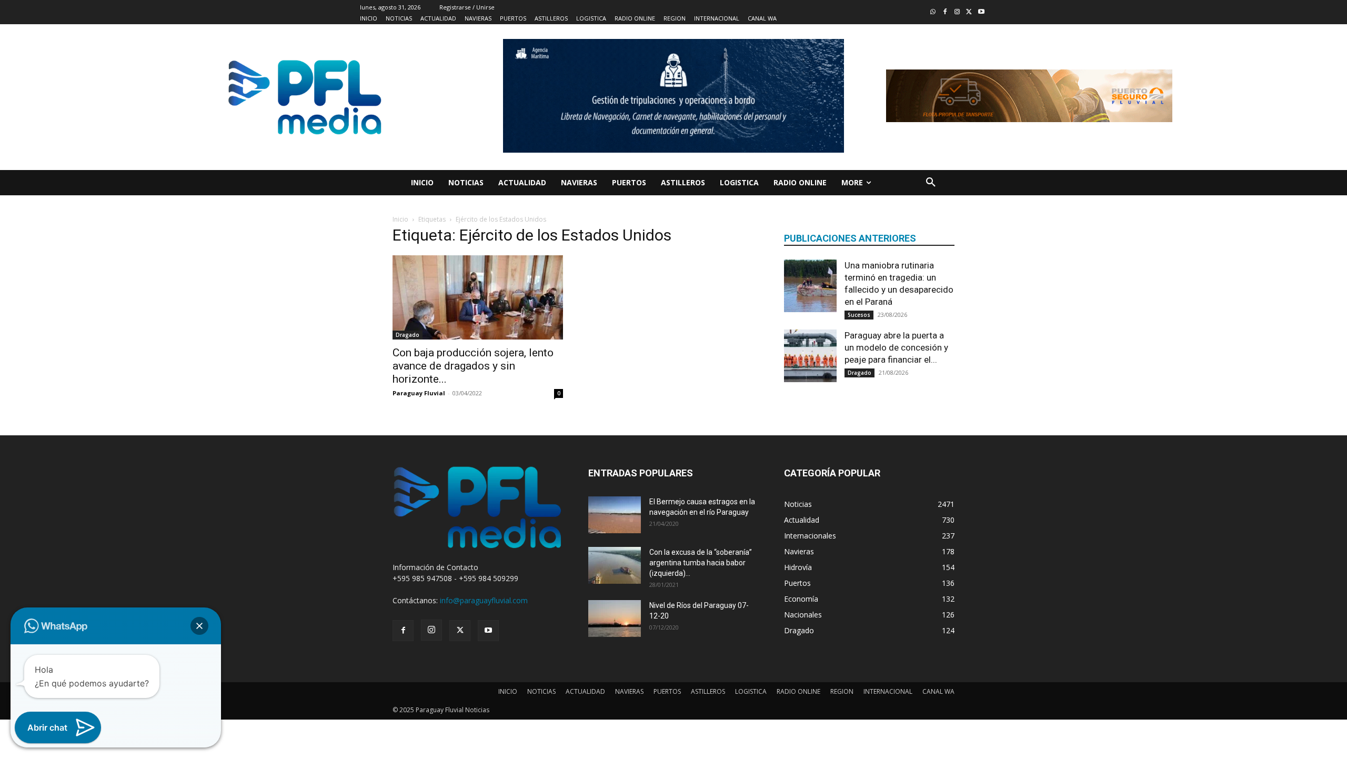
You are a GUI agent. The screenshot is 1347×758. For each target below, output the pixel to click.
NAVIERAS (629, 691)
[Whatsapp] (933, 12)
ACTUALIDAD (585, 691)
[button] (930, 182)
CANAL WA (938, 691)
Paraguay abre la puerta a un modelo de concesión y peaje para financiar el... (896, 347)
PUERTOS (667, 691)
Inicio (400, 219)
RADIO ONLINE (798, 691)
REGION (841, 691)
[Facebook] (945, 12)
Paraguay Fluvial (419, 393)
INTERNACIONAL (887, 691)
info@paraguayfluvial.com (484, 600)
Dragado (407, 334)
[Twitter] (969, 12)
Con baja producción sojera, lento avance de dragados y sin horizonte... (473, 365)
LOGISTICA (751, 691)
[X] (459, 630)
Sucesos (859, 314)
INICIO (507, 691)
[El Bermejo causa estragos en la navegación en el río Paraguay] (614, 514)
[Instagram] (957, 12)
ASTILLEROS (708, 691)
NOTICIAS (541, 691)
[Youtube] (981, 12)
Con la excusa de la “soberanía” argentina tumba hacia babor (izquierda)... (700, 562)
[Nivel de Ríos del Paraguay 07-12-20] (614, 618)
